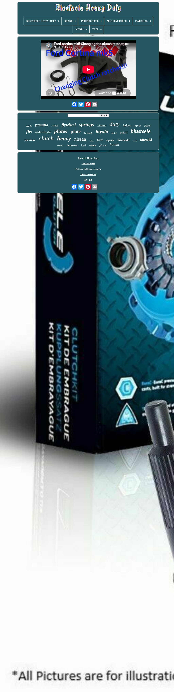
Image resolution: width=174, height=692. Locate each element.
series (135, 141)
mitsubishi (43, 132)
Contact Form (88, 163)
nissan (80, 139)
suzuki (146, 139)
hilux (92, 141)
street (54, 125)
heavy (64, 138)
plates (60, 131)
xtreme (101, 125)
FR (90, 180)
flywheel (69, 125)
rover (138, 125)
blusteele (140, 131)
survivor (29, 140)
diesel (147, 125)
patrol (123, 132)
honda (114, 144)
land (83, 145)
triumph (88, 133)
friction (102, 145)
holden (127, 125)
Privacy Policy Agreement (88, 169)
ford (100, 140)
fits (29, 131)
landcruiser (72, 145)
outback (60, 145)
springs (86, 124)
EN (86, 180)
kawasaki (123, 140)
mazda (29, 126)
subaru (92, 145)
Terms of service (88, 174)
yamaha (41, 125)
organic (110, 140)
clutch (46, 138)
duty (114, 124)
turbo (114, 133)
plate (76, 131)
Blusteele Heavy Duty (88, 158)
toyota (102, 131)
